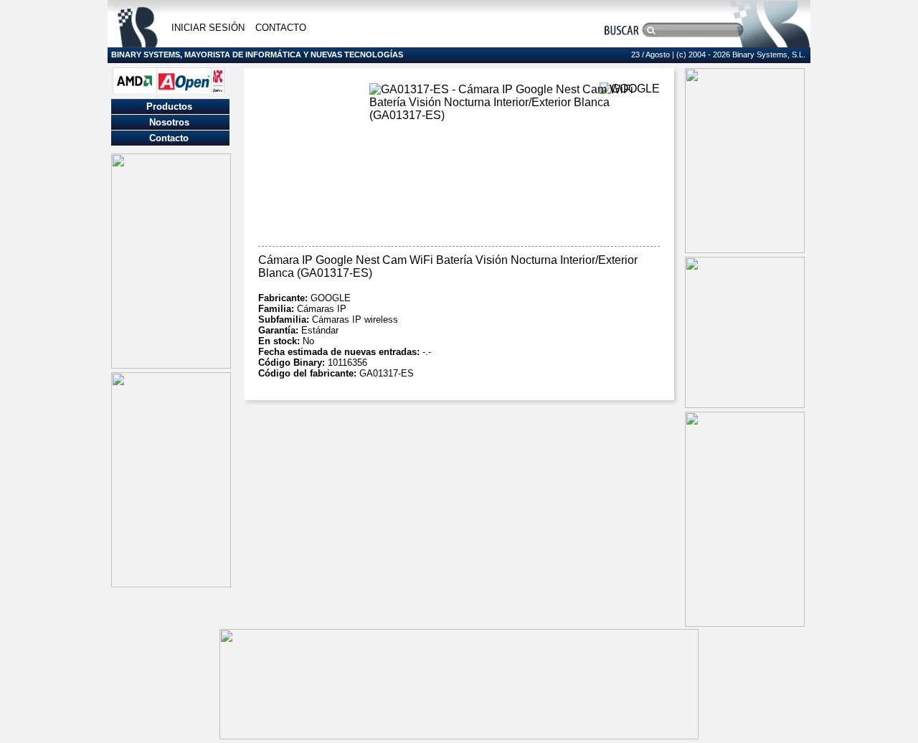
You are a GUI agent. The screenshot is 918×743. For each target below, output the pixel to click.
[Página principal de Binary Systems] (138, 43)
